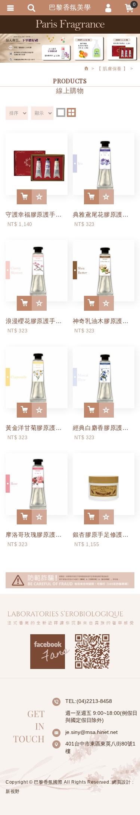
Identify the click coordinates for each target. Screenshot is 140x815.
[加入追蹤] (39, 196)
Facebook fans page (50, 651)
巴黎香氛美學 (70, 25)
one (60, 112)
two (71, 112)
